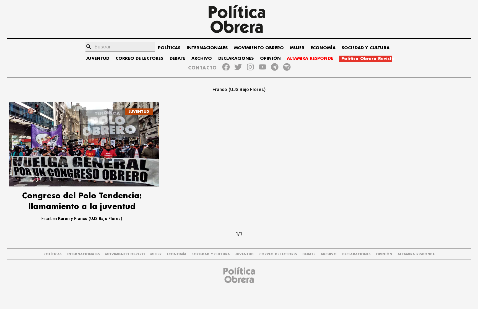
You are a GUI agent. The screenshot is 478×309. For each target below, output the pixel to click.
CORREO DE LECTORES (139, 58)
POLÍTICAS (169, 48)
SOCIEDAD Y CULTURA (365, 48)
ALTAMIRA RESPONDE (310, 58)
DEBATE (177, 58)
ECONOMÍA (323, 48)
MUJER (297, 48)
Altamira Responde (416, 254)
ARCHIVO (201, 58)
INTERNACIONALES (207, 48)
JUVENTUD (97, 58)
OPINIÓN (270, 58)
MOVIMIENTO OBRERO (259, 48)
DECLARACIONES (236, 58)
